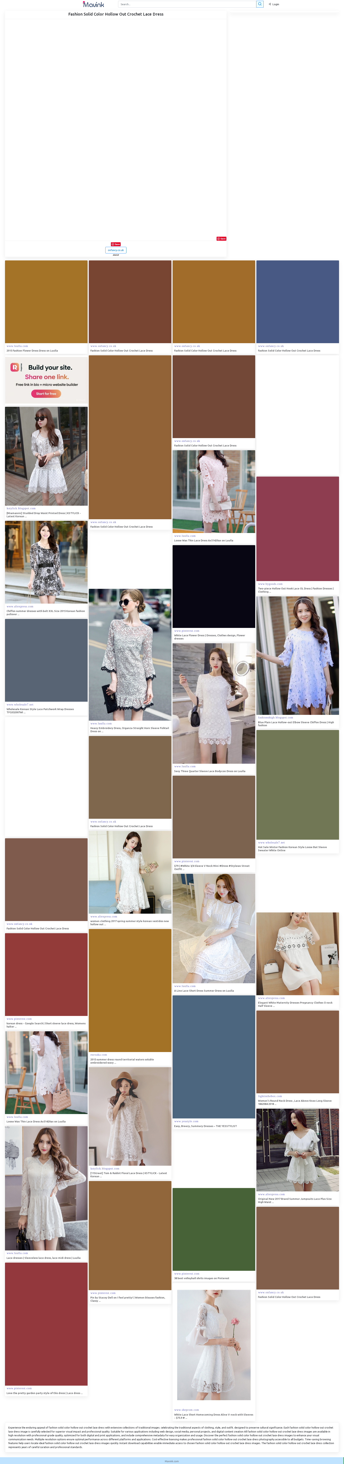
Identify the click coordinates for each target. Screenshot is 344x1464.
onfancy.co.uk (116, 250)
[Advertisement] (286, 415)
